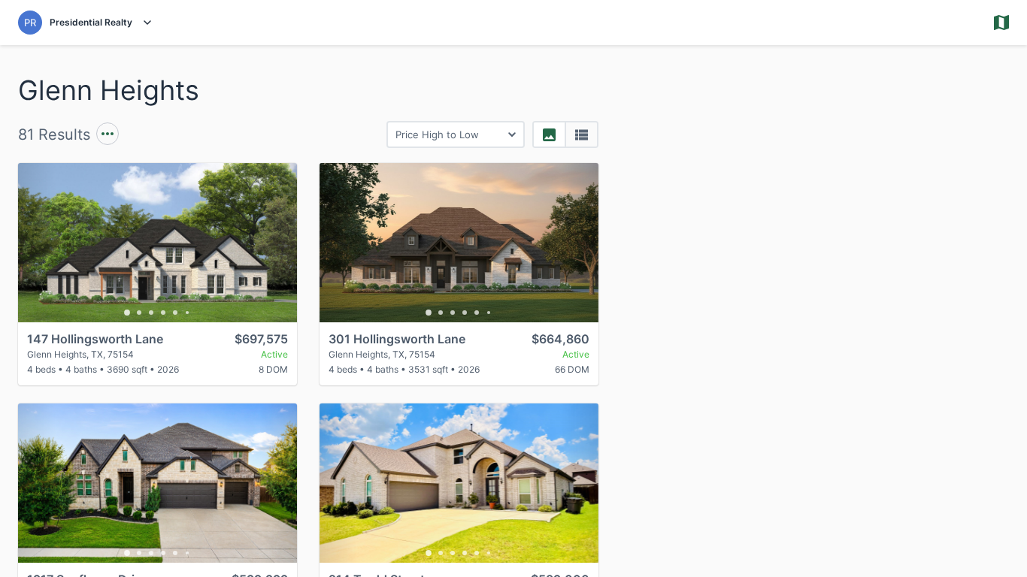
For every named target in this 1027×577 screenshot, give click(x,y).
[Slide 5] (175, 312)
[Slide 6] (187, 312)
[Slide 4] (163, 312)
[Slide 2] (139, 312)
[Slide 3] (151, 312)
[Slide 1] (127, 312)
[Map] (822, 311)
